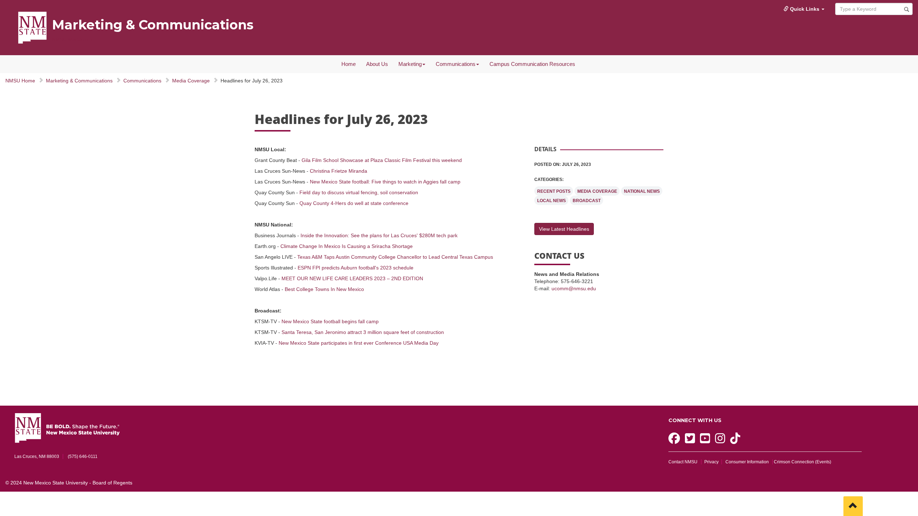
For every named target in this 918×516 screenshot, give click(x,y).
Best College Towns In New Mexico (324, 289)
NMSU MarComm (72, 39)
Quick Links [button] (805, 9)
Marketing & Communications (153, 25)
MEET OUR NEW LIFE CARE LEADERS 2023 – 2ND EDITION (352, 278)
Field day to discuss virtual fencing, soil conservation (358, 192)
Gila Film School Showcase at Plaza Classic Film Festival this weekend (382, 160)
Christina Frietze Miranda (338, 171)
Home (348, 64)
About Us (377, 64)
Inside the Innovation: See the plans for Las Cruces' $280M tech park (379, 235)
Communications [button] (455, 64)
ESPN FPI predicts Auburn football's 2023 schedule (355, 268)
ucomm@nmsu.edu (574, 288)
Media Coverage (191, 80)
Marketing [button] (410, 64)
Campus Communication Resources (532, 64)
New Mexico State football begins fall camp (330, 321)
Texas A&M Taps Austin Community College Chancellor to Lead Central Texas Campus (395, 257)
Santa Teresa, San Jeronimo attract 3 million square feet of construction (362, 332)
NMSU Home (20, 80)
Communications (142, 80)
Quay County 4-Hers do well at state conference (353, 203)
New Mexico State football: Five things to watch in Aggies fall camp (385, 182)
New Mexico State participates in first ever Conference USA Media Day (359, 343)
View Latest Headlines (564, 229)
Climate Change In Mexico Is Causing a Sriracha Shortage (346, 246)
